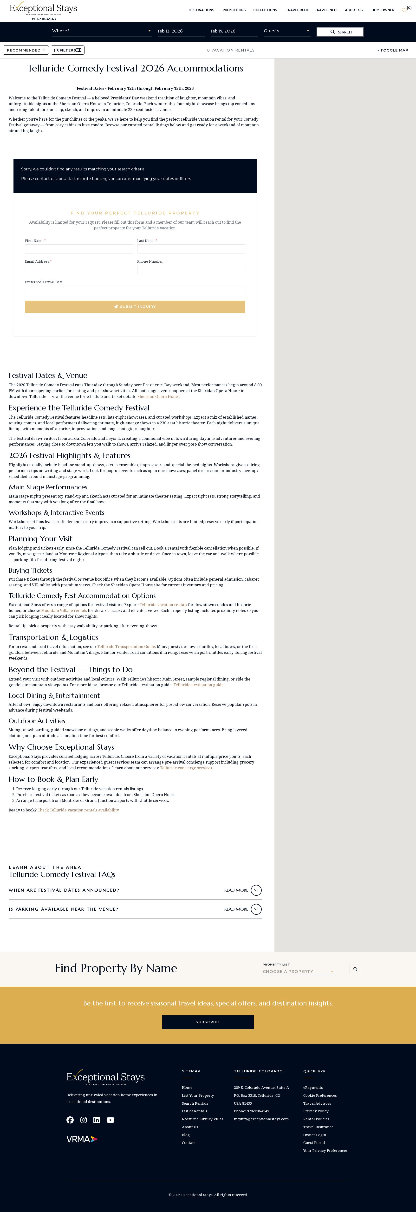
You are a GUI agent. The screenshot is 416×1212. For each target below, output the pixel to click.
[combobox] (102, 30)
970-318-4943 (43, 19)
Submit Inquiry (138, 306)
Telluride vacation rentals (163, 604)
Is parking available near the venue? (64, 909)
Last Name (147, 240)
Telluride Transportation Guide (126, 646)
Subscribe (208, 1022)
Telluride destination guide (199, 684)
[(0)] (404, 8)
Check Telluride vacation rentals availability (78, 810)
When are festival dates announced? (64, 890)
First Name (35, 240)
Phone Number (150, 261)
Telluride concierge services (186, 768)
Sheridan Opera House (158, 396)
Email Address (38, 261)
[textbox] (102, 30)
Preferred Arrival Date (44, 282)
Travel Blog (297, 10)
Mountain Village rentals (64, 610)
